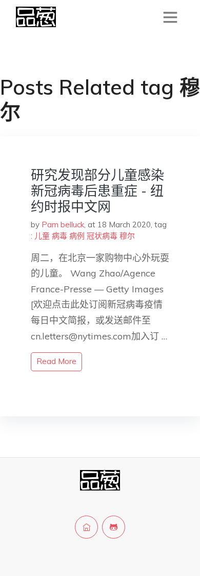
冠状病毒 (102, 236)
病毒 (59, 236)
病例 (77, 236)
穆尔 (127, 236)
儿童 (42, 236)
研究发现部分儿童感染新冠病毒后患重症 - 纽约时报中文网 (97, 190)
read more (56, 361)
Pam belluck (63, 224)
